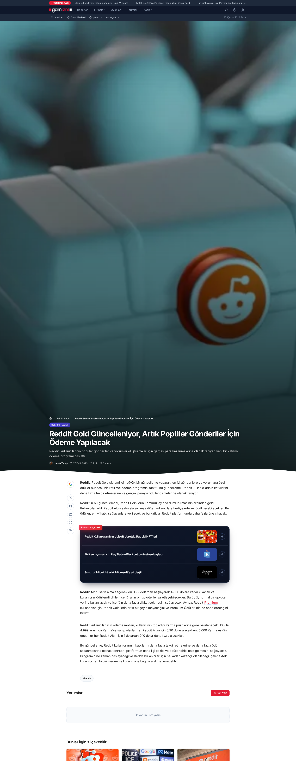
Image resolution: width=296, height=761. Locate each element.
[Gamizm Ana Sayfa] (60, 10)
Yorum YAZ (220, 692)
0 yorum (107, 463)
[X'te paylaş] (70, 497)
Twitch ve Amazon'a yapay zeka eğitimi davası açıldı (163, 3)
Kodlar (148, 9)
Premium (211, 602)
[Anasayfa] (50, 418)
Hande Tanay (61, 463)
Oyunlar (116, 9)
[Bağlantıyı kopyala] (70, 530)
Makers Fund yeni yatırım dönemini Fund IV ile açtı (101, 3)
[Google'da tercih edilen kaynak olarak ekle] (70, 484)
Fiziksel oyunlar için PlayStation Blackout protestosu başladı (229, 3)
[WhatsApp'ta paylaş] (70, 522)
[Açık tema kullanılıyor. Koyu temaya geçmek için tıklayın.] (234, 10)
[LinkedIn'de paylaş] (70, 514)
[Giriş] (243, 10)
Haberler (82, 9)
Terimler (132, 9)
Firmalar (99, 9)
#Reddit (87, 678)
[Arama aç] (226, 10)
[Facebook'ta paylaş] (70, 506)
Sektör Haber (63, 418)
